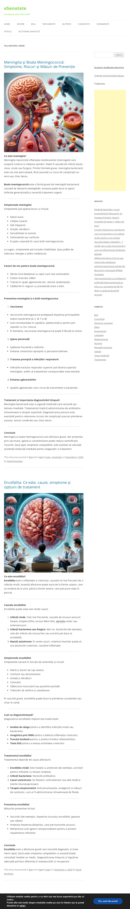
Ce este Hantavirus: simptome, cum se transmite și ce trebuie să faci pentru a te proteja (109, 233)
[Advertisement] (110, 140)
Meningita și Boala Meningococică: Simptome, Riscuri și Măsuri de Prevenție (39, 64)
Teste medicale (101, 355)
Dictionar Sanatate (29, 31)
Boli (33, 24)
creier (48, 457)
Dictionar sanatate (103, 323)
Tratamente (49, 24)
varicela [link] (60, 621)
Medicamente (101, 339)
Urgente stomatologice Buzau (109, 75)
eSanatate (15, 8)
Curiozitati (84, 24)
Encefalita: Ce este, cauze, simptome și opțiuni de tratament (37, 484)
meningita (57, 457)
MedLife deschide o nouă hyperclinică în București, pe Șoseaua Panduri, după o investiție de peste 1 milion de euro (109, 217)
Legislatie (99, 335)
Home (7, 24)
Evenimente (103, 24)
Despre (20, 24)
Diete (97, 327)
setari (22, 905)
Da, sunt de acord (107, 901)
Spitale (8, 31)
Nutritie (66, 24)
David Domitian (15, 461)
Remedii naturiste (103, 347)
